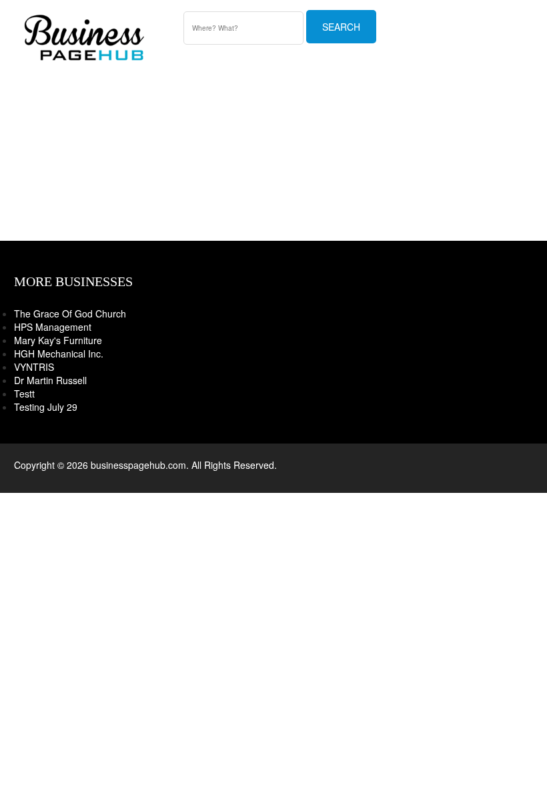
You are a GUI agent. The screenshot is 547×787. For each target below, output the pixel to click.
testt (24, 393)
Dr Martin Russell (50, 380)
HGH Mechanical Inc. (58, 353)
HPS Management (52, 326)
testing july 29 (45, 407)
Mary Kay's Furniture (58, 340)
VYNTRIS (34, 366)
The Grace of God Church (70, 313)
